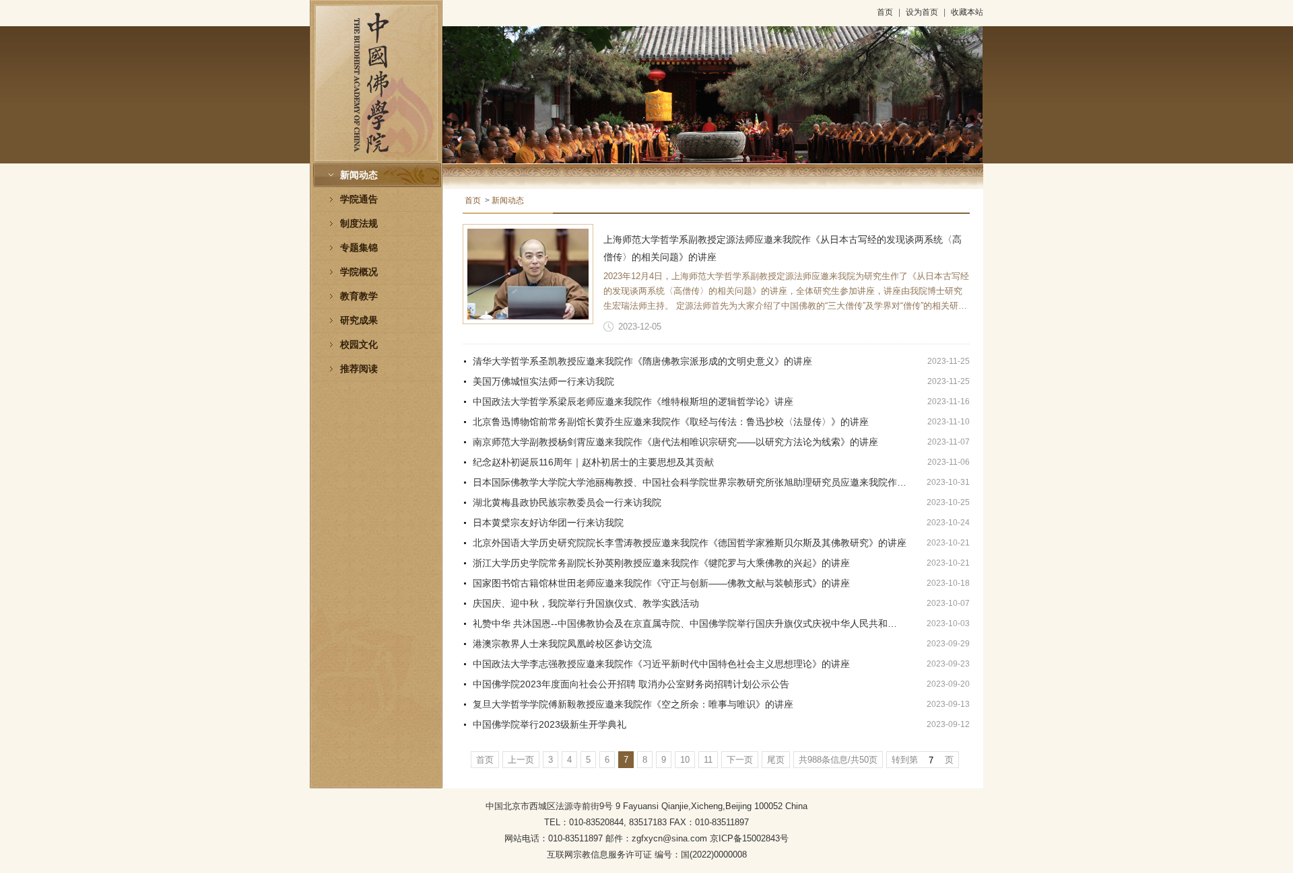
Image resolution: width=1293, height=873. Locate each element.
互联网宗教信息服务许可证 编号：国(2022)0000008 (647, 854)
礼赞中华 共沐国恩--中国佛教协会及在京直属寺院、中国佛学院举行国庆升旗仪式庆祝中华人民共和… (685, 623)
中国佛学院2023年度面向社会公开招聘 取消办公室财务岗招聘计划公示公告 (631, 684)
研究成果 (359, 320)
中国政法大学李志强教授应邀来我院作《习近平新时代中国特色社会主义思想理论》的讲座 (661, 663)
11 (708, 760)
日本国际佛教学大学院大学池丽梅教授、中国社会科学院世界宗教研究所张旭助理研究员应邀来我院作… (689, 482)
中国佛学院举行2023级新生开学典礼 (549, 724)
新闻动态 (359, 175)
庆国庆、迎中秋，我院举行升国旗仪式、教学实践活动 (586, 603)
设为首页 (922, 12)
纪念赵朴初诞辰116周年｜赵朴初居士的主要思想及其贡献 (593, 462)
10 (685, 760)
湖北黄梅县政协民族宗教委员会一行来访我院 (567, 502)
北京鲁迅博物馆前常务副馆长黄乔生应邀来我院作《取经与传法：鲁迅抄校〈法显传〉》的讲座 (671, 421)
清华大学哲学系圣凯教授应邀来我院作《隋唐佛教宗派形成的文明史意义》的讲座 (642, 361)
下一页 (740, 760)
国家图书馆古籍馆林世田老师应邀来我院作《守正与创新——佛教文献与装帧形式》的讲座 (661, 583)
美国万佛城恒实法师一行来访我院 (543, 381)
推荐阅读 (359, 369)
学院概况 (359, 272)
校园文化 (359, 345)
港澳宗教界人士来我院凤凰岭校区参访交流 (562, 643)
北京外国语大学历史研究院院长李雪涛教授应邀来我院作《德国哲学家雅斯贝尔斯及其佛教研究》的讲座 (689, 542)
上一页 (521, 760)
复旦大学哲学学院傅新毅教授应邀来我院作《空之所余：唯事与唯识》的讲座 (633, 704)
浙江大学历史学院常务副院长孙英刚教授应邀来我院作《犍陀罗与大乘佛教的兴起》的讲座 (661, 563)
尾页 (776, 760)
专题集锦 (359, 248)
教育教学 (359, 296)
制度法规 (359, 224)
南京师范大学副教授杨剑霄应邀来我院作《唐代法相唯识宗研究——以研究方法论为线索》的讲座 (675, 441)
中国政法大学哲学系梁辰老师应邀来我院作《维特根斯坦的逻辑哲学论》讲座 (633, 401)
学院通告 (359, 199)
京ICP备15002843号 (749, 838)
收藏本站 (967, 12)
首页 (885, 12)
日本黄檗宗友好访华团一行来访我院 (548, 522)
